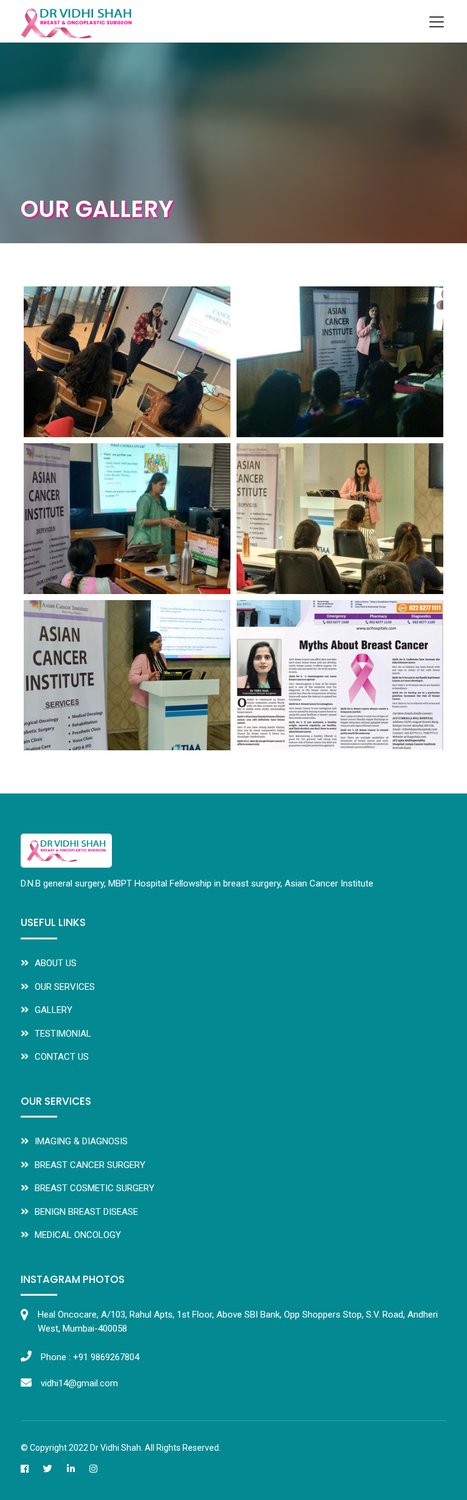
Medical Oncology (78, 1234)
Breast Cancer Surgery (90, 1165)
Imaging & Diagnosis (81, 1141)
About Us (56, 963)
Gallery (53, 1009)
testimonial (63, 1033)
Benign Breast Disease (86, 1211)
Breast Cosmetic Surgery (94, 1188)
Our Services (65, 986)
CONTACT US (62, 1056)
